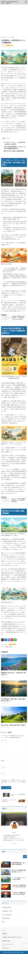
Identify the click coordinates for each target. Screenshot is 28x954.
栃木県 (10, 646)
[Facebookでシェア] (5, 640)
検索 (3, 851)
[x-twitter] (12, 843)
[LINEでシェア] (15, 640)
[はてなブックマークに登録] (9, 640)
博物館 (6, 646)
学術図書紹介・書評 (7, 911)
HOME (4, 37)
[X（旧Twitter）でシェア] (2, 640)
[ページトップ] (25, 950)
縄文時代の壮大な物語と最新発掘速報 (14, 151)
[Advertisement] (14, 19)
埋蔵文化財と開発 (6, 907)
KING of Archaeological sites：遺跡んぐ (9, 2)
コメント (4, 740)
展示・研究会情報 (11, 37)
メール (3, 767)
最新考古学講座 (6, 918)
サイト (3, 773)
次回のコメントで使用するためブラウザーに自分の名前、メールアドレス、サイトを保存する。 (13, 782)
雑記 (3, 922)
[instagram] (15, 843)
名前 (3, 760)
